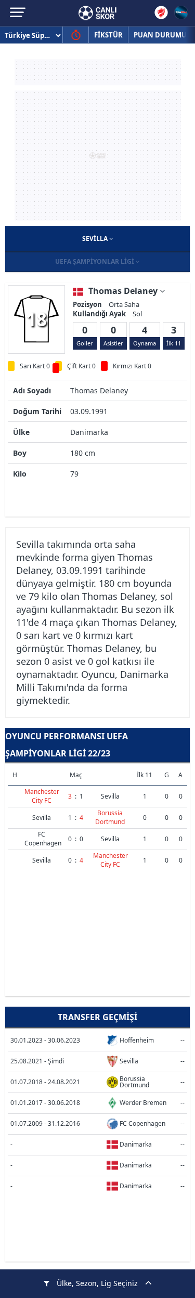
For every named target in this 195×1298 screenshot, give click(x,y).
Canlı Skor (97, 13)
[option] (36, 319)
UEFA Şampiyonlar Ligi (95, 261)
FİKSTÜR (108, 35)
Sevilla (95, 238)
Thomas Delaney (124, 291)
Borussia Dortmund (110, 817)
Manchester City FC (41, 796)
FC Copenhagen (42, 838)
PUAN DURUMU (160, 35)
